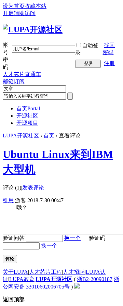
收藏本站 (35, 6)
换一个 (72, 238)
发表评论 (33, 188)
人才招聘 (74, 272)
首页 (28, 108)
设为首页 (14, 6)
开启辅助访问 (19, 13)
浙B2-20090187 (94, 279)
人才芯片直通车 (22, 74)
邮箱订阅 (14, 81)
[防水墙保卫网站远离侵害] (77, 287)
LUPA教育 (22, 279)
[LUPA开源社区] (33, 29)
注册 (109, 63)
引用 (8, 200)
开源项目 (27, 123)
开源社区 (27, 116)
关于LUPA (15, 272)
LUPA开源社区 (21, 135)
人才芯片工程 (45, 272)
